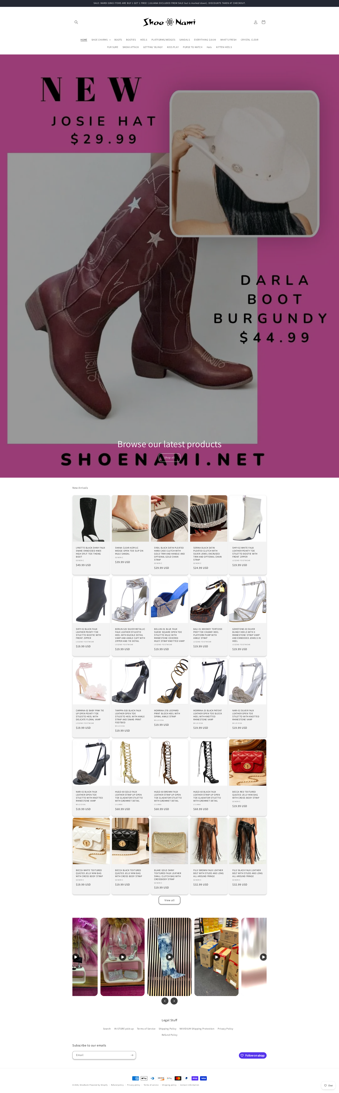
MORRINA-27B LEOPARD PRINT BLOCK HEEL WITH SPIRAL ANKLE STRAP (167, 713)
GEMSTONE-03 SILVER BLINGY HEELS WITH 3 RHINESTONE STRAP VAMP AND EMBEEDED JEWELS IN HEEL (246, 635)
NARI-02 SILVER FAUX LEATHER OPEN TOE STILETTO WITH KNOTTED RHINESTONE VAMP (245, 715)
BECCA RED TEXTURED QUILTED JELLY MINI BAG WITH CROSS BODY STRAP (245, 794)
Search (107, 1028)
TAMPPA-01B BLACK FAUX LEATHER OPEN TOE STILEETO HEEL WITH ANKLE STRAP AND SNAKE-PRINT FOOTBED (130, 716)
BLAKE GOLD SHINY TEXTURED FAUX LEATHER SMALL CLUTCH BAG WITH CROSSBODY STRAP (167, 875)
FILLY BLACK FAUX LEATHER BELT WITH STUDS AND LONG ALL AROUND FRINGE (247, 873)
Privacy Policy (225, 1028)
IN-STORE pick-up (124, 1028)
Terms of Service (146, 1028)
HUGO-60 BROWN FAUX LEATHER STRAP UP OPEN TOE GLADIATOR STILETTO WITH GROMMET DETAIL (168, 796)
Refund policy (117, 1085)
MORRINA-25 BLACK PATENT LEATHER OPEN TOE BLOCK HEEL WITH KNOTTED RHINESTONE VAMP (207, 715)
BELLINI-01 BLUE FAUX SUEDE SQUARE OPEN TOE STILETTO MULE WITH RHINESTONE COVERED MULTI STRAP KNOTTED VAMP (169, 635)
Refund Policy (169, 1034)
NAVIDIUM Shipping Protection (197, 1028)
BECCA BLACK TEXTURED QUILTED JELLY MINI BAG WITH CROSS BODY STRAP (128, 873)
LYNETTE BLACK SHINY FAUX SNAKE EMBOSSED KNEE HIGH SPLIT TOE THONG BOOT (90, 552)
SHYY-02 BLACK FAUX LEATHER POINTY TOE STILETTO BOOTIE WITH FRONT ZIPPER (88, 634)
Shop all (169, 457)
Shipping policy (169, 1085)
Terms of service (151, 1085)
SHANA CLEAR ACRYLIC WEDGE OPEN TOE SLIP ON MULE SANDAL (129, 550)
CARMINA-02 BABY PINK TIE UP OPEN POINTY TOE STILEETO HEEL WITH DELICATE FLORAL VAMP (90, 715)
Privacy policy (133, 1085)
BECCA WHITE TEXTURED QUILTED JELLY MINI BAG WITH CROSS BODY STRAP (89, 873)
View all (170, 900)
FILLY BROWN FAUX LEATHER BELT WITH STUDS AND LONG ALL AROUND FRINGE (208, 873)
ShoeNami (84, 1085)
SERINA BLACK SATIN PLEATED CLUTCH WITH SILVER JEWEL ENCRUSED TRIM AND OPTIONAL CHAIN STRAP (207, 553)
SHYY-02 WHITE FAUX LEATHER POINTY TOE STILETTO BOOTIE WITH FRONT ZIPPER (244, 552)
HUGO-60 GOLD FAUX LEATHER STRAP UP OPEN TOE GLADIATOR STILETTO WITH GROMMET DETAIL (129, 796)
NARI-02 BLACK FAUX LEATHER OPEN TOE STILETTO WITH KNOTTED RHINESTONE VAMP (89, 796)
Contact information (189, 1085)
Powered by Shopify (99, 1085)
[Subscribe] (132, 1055)
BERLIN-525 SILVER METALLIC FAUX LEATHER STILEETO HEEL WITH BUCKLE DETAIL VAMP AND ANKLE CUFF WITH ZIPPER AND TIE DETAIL (130, 635)
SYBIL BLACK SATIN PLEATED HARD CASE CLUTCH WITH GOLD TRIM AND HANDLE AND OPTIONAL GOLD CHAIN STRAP (169, 553)
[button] (76, 22)
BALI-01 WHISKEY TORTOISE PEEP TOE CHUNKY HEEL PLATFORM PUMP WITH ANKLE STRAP (207, 634)
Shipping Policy (167, 1028)
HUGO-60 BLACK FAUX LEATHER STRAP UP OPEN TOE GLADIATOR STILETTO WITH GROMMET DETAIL (207, 796)
